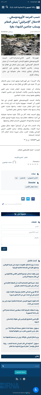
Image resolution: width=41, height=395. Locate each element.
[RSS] (16, 379)
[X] (20, 379)
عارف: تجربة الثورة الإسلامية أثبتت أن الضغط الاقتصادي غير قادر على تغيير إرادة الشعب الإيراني (21, 284)
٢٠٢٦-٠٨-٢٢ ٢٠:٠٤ (33, 279)
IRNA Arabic (22, 7)
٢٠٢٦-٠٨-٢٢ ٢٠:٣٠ (32, 270)
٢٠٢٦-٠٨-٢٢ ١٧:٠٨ (32, 349)
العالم (25, 157)
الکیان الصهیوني (33, 178)
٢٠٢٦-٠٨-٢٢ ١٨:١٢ (33, 334)
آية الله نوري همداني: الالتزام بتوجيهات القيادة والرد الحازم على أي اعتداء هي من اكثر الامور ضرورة (22, 293)
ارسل (4, 249)
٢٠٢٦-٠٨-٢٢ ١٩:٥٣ (32, 288)
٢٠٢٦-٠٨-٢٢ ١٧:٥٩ (32, 340)
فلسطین (22, 178)
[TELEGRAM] (24, 379)
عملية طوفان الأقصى (32, 187)
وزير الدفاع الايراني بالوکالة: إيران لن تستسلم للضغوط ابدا (21, 337)
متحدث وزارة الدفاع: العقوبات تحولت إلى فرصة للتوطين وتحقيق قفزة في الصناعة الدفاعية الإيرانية (21, 266)
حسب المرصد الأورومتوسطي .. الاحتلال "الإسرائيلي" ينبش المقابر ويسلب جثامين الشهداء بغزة (22, 22)
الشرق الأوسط (19, 157)
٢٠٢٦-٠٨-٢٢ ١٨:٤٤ (32, 316)
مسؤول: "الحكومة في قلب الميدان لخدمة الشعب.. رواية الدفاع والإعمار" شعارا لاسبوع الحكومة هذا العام (21, 345)
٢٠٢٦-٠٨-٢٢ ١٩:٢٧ (32, 298)
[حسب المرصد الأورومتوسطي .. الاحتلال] (20, 44)
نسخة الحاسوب (20, 372)
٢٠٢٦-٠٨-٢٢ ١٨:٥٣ (32, 307)
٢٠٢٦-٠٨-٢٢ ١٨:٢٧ (32, 325)
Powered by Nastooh (19, 393)
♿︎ (36, 390)
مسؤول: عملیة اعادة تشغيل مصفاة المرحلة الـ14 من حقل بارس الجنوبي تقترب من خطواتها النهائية (22, 330)
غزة (16, 178)
